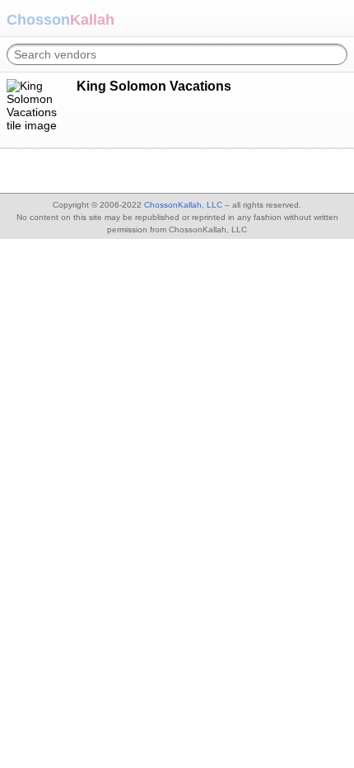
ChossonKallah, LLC (183, 204)
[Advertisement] (131, 169)
